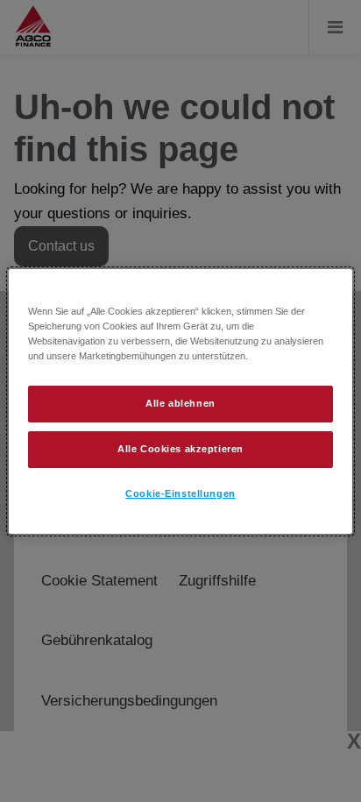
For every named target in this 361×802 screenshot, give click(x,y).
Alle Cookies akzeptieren (180, 449)
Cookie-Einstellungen (180, 493)
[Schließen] (327, 289)
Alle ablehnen (180, 403)
